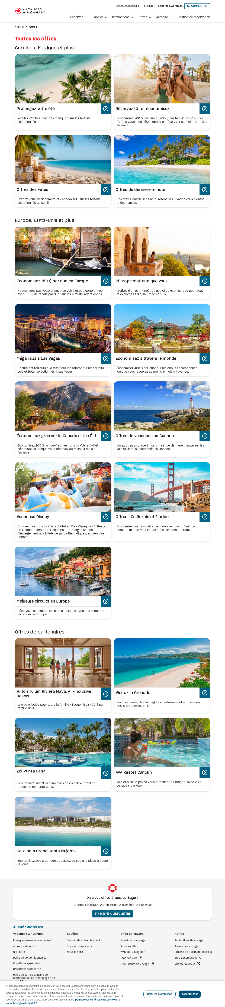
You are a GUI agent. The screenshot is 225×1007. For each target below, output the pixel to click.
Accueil (19, 27)
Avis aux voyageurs (133, 952)
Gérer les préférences (159, 994)
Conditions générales (26, 963)
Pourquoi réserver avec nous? (32, 940)
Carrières (19, 952)
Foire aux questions (79, 946)
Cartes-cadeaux (185, 964)
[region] (112, 994)
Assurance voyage (186, 946)
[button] (78, 17)
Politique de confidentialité (30, 958)
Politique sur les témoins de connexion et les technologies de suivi (34, 978)
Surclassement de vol (188, 958)
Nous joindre (75, 952)
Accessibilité (129, 946)
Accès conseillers (127, 6)
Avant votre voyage (133, 940)
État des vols (129, 958)
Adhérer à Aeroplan (170, 6)
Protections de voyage (189, 940)
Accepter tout (190, 994)
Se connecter (198, 5)
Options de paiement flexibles (193, 952)
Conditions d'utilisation (27, 969)
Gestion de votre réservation (85, 940)
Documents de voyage (135, 964)
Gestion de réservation (194, 17)
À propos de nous (24, 946)
